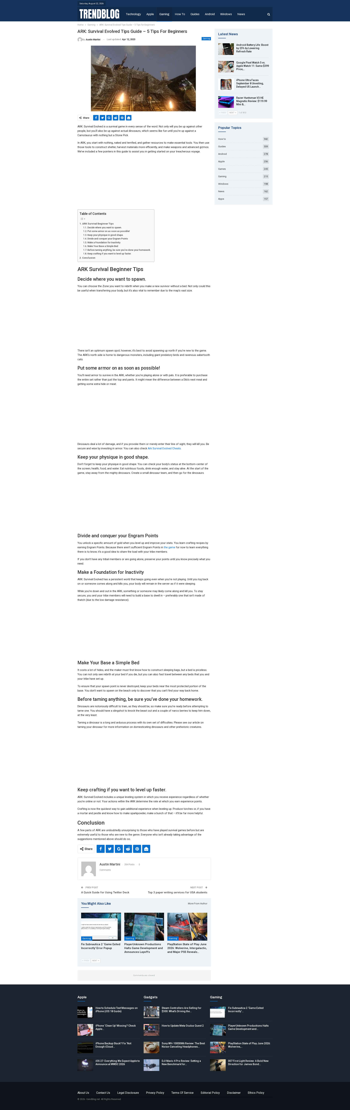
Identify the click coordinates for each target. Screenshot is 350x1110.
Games (222, 169)
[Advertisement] (144, 182)
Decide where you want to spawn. (105, 227)
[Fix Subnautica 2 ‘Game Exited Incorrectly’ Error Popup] (101, 927)
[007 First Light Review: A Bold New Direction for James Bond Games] (218, 1065)
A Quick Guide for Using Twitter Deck (105, 892)
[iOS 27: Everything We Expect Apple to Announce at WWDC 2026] (85, 1065)
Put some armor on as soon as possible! (109, 231)
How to (180, 14)
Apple (150, 14)
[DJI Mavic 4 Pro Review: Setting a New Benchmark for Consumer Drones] (151, 1065)
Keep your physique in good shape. (105, 235)
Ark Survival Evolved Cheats (164, 448)
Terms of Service (182, 1092)
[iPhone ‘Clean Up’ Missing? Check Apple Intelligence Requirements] (85, 1030)
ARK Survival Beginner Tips (98, 223)
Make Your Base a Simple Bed (103, 246)
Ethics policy (256, 1092)
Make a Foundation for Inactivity (104, 242)
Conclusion (88, 257)
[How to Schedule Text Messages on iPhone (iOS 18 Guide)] (85, 1012)
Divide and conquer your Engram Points (108, 238)
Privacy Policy (155, 1092)
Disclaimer (234, 1092)
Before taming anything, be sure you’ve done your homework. (119, 250)
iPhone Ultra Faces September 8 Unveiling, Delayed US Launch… (250, 83)
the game (169, 547)
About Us (83, 1092)
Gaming (164, 14)
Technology (133, 14)
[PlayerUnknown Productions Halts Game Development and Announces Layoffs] (144, 927)
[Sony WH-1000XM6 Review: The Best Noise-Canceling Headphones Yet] (151, 1047)
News (241, 14)
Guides (194, 14)
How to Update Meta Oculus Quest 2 (183, 1025)
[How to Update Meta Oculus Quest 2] (151, 1030)
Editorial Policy (210, 1092)
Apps (221, 198)
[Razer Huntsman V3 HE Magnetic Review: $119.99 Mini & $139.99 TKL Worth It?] (226, 102)
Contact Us (103, 1092)
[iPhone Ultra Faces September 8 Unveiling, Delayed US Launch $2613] (226, 84)
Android (210, 14)
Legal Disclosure (128, 1092)
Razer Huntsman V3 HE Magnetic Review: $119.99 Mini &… (251, 101)
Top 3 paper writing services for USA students (177, 892)
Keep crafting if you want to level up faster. (109, 253)
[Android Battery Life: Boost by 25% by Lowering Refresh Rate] (226, 49)
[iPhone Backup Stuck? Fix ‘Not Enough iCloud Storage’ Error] (85, 1047)
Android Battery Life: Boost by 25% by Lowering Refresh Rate (252, 48)
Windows (226, 14)
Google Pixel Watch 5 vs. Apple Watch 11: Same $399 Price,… (252, 66)
